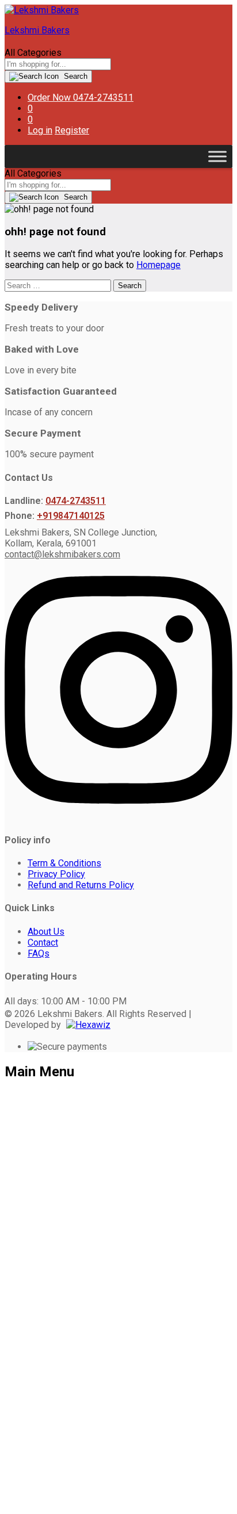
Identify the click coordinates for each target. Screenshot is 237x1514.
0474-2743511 (75, 500)
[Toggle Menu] (217, 156)
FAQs (38, 953)
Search (74, 76)
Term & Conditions (64, 863)
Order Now (49, 97)
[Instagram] (118, 816)
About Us (46, 931)
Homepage (158, 264)
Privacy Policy (56, 874)
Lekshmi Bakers (37, 30)
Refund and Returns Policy (81, 885)
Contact (43, 942)
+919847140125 (71, 515)
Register (72, 130)
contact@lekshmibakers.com (62, 554)
